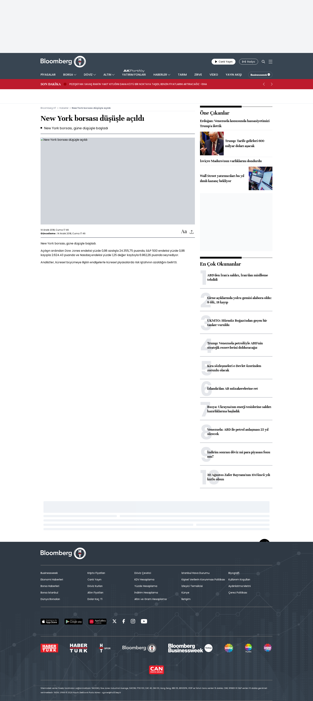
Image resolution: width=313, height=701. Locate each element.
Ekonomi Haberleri (52, 579)
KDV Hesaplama (144, 579)
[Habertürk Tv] (78, 648)
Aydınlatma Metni (239, 586)
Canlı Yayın (94, 579)
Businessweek (49, 573)
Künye (185, 592)
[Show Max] (268, 648)
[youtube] (144, 622)
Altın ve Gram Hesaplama (150, 599)
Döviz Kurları (95, 586)
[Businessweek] (190, 648)
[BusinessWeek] (260, 74)
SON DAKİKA (51, 84)
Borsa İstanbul (49, 592)
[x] (114, 622)
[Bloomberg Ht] (139, 648)
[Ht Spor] (104, 648)
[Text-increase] (184, 231)
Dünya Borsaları (50, 599)
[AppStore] (50, 621)
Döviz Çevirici (142, 573)
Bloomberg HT (48, 108)
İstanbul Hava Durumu (195, 573)
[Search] (263, 61)
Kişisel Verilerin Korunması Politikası (203, 579)
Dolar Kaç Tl (94, 599)
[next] (272, 84)
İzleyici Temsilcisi (192, 586)
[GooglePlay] (73, 621)
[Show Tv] (228, 648)
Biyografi (233, 573)
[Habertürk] (49, 648)
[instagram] (133, 622)
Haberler (63, 108)
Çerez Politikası (237, 592)
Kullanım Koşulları (239, 579)
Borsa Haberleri (50, 586)
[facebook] (123, 622)
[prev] (264, 84)
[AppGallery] (97, 621)
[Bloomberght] (63, 61)
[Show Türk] (248, 648)
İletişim (186, 599)
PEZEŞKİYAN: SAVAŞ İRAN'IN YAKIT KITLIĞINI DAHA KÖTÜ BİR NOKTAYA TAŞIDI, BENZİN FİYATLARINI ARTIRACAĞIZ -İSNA (138, 84)
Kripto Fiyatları (96, 573)
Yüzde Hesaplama (145, 586)
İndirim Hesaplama (146, 592)
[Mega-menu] (270, 61)
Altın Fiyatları (95, 592)
